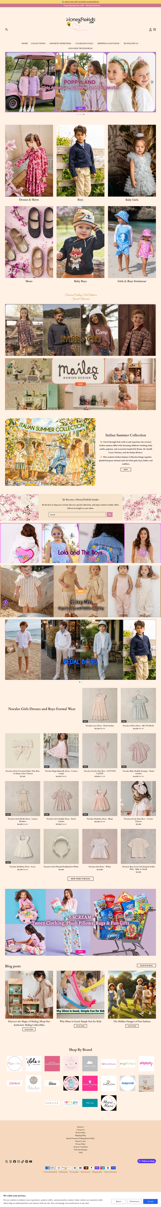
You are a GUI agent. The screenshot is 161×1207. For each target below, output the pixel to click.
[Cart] (154, 29)
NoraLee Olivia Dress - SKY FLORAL (138, 725)
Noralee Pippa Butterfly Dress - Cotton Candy (61, 772)
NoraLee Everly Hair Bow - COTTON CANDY (100, 772)
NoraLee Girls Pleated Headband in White (61, 866)
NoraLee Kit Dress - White (100, 866)
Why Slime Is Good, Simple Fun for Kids (80, 1021)
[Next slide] (152, 82)
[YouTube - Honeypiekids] (30, 1161)
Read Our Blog (146, 965)
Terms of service (85, 1172)
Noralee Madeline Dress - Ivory (22, 866)
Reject (118, 1201)
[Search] (6, 29)
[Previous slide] (9, 82)
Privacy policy (74, 1172)
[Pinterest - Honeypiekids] (26, 1161)
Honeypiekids (53, 1172)
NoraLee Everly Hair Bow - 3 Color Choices (138, 820)
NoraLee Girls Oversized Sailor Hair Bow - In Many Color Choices (23, 772)
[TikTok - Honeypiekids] (22, 1161)
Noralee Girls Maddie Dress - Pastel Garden (61, 820)
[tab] (77, 114)
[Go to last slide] (9, 650)
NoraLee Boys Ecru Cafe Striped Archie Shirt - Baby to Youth (138, 867)
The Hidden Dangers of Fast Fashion (132, 1021)
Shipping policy (97, 1172)
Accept (150, 1201)
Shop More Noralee (80, 879)
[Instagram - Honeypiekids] (18, 1161)
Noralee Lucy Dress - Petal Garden (100, 725)
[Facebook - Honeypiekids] (14, 1161)
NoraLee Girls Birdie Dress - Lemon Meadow (22, 820)
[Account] (150, 29)
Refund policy (63, 1172)
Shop (80, 330)
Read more (29, 1029)
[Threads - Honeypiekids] (10, 1161)
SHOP (126, 469)
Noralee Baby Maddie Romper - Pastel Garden (138, 772)
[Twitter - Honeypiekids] (6, 1161)
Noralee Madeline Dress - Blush (100, 819)
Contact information (110, 1172)
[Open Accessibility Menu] (5, 602)
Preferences (134, 1201)
